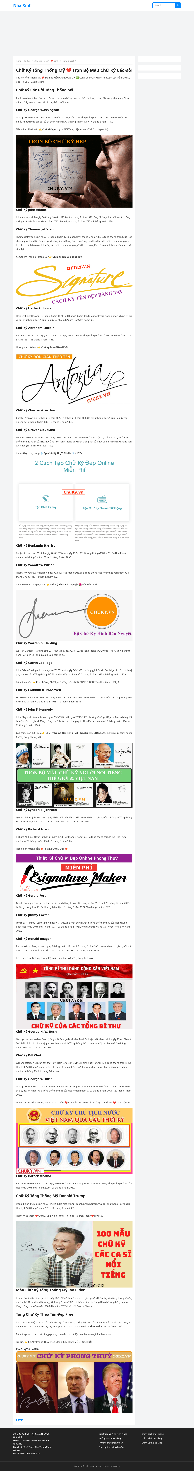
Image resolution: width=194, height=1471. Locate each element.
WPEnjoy (116, 1466)
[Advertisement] (97, 32)
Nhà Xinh (22, 5)
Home (18, 61)
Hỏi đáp (27, 61)
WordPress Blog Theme (99, 1466)
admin (19, 1419)
